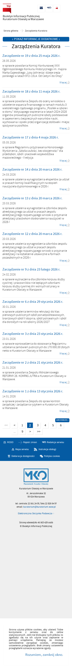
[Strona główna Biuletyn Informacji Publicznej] (36, 477)
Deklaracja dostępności (23, 456)
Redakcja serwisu (55, 442)
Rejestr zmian (30, 442)
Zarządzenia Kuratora (36, 31)
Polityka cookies (52, 456)
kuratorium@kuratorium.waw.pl (39, 506)
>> (37, 431)
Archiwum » (62, 420)
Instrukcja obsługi (47, 449)
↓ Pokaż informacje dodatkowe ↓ (36, 39)
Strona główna (11, 31)
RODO (10, 442)
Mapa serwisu (22, 449)
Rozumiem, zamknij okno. (44, 655)
